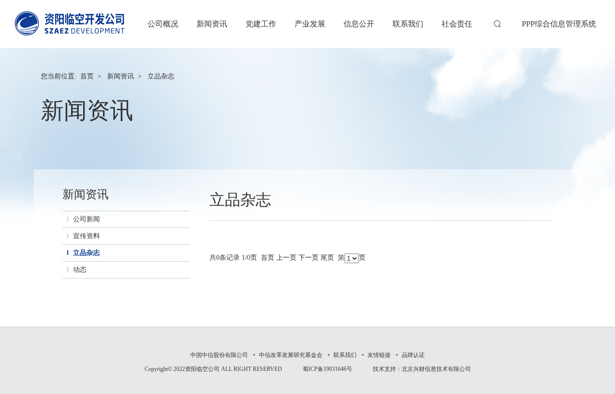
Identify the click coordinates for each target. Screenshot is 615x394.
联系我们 (345, 355)
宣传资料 (86, 236)
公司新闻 (86, 219)
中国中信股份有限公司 (219, 355)
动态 (79, 269)
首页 (87, 76)
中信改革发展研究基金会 (290, 355)
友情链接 (379, 355)
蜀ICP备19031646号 (327, 369)
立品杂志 (161, 76)
